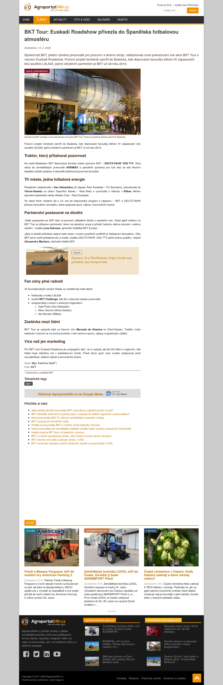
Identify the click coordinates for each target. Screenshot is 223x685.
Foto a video (82, 19)
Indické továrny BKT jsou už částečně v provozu (57, 432)
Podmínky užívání (151, 678)
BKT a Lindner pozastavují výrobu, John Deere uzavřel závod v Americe (71, 436)
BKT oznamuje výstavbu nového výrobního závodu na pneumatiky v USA (72, 443)
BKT (28, 383)
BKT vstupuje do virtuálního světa (50, 421)
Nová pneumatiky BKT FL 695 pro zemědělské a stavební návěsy (67, 417)
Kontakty (121, 678)
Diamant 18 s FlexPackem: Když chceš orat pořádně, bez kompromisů (101, 260)
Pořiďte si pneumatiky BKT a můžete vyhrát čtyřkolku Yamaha (65, 425)
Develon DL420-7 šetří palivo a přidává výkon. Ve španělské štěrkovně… (181, 659)
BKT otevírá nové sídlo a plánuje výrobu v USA (57, 439)
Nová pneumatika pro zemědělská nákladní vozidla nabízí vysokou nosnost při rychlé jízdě (81, 428)
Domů (26, 19)
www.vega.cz (57, 679)
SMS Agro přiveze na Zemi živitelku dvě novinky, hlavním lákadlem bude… (118, 659)
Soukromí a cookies (175, 678)
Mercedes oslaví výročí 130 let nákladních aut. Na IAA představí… (181, 628)
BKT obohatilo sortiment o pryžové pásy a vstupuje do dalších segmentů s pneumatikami (80, 414)
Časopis (122, 19)
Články (41, 19)
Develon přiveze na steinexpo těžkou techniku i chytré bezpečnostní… (180, 644)
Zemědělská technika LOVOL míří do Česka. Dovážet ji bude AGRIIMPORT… (120, 628)
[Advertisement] (82, 482)
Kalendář (103, 19)
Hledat (192, 10)
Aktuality (60, 19)
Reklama (134, 678)
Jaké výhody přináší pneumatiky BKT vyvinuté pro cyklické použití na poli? (72, 410)
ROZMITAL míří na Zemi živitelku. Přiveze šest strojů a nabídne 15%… (118, 644)
